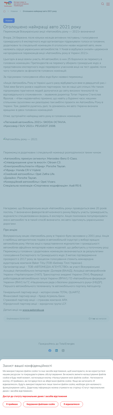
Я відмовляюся (72, 404)
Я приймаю (12, 404)
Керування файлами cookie (41, 404)
